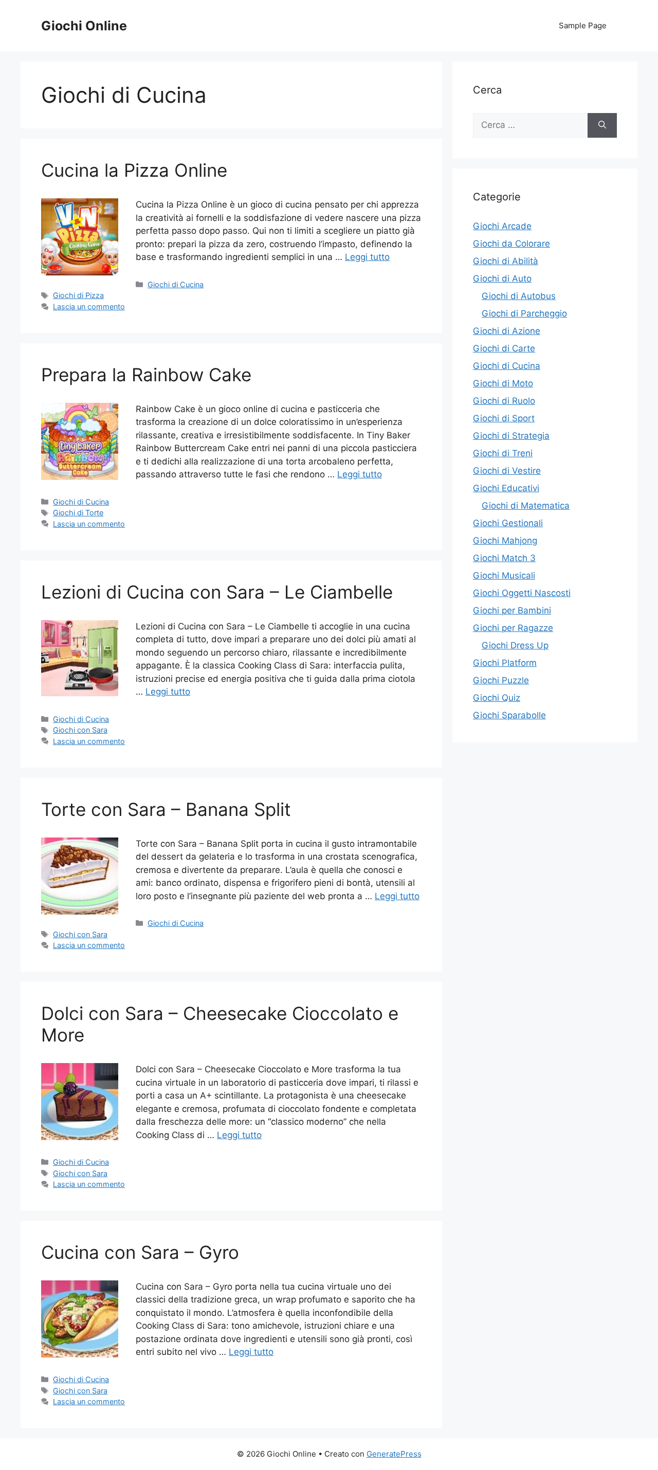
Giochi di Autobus (519, 296)
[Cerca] (602, 125)
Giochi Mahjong (505, 540)
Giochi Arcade (502, 226)
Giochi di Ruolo (504, 401)
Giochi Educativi (506, 488)
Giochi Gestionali (508, 523)
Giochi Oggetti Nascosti (522, 593)
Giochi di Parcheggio (524, 313)
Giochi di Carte (504, 348)
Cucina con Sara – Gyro (140, 1252)
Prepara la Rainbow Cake (146, 374)
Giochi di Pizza (78, 295)
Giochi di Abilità (505, 261)
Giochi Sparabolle (509, 715)
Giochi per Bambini (512, 610)
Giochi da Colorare (511, 243)
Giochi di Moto (503, 383)
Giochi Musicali (504, 575)
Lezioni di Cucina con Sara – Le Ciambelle (217, 592)
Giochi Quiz (496, 698)
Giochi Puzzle (501, 680)
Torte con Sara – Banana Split (166, 809)
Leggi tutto (367, 257)
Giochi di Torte (78, 512)
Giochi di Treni (503, 453)
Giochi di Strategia (511, 436)
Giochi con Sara (80, 729)
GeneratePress (394, 1454)
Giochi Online (84, 25)
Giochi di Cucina (176, 284)
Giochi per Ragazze (513, 628)
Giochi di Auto (502, 278)
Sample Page (583, 25)
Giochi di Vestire (507, 471)
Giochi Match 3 (504, 558)
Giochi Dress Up (515, 645)
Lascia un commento (89, 306)
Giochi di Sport (504, 418)
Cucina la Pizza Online (134, 170)
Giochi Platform (505, 663)
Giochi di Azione (506, 331)
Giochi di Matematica (526, 505)
